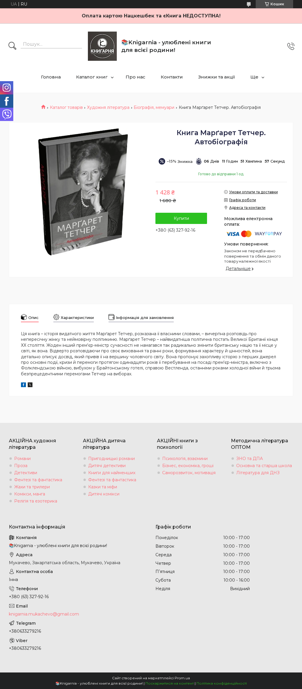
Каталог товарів (66, 107)
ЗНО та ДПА (249, 458)
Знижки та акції (216, 77)
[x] (30, 385)
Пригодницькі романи (111, 458)
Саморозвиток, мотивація (189, 472)
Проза (20, 465)
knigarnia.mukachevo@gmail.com (44, 614)
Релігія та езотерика (35, 501)
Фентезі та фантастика (38, 479)
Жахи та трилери (32, 487)
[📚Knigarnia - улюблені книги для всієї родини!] (102, 46)
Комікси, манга (29, 494)
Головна (51, 77)
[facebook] (23, 385)
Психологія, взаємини (185, 458)
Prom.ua (182, 678)
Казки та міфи (102, 487)
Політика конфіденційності (221, 683)
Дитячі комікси (103, 494)
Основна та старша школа (264, 465)
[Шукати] (12, 46)
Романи (22, 458)
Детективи (25, 472)
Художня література (108, 107)
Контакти (172, 77)
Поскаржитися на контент (169, 683)
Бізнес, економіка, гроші (188, 465)
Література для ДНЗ (258, 472)
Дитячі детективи (107, 465)
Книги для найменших (111, 472)
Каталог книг (92, 77)
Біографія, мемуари (154, 107)
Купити (181, 218)
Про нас (135, 77)
